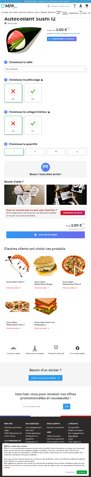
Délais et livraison (75, 430)
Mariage (44, 12)
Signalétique (74, 13)
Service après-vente (56, 441)
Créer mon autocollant (44, 377)
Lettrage (4, 12)
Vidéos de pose (54, 436)
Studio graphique (33, 433)
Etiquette (30, 12)
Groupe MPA (73, 427)
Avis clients (73, 436)
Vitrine (37, 12)
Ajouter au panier (47, 235)
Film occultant (83, 12)
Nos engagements (76, 433)
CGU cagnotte (74, 441)
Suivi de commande (55, 427)
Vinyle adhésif (65, 13)
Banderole (52, 12)
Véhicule (22, 12)
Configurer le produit (63, 39)
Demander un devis (72, 213)
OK (66, 406)
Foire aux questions (55, 439)
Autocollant (13, 12)
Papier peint (59, 12)
